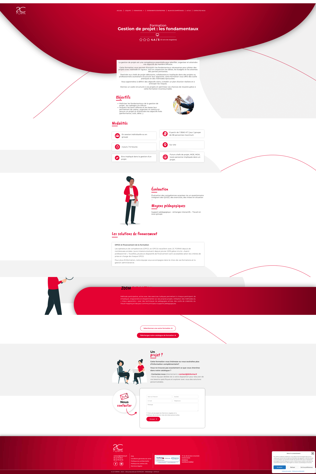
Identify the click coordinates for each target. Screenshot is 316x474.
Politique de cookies (286, 471)
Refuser (292, 467)
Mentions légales (136, 466)
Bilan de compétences (176, 10)
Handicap (185, 460)
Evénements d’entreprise (156, 10)
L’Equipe (128, 10)
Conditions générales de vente (141, 458)
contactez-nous (199, 10)
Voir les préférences (307, 467)
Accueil (119, 10)
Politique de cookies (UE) (139, 463)
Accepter (279, 467)
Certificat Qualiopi (187, 462)
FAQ (132, 456)
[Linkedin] (121, 464)
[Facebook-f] (116, 464)
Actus (189, 10)
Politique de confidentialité (298, 471)
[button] (313, 453)
